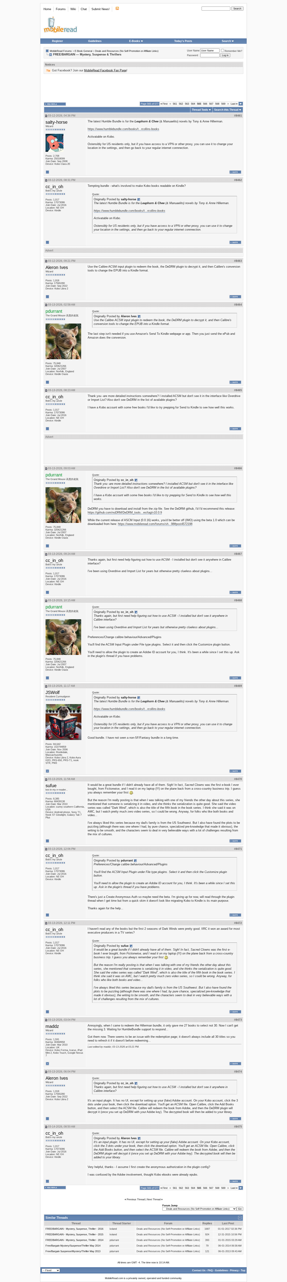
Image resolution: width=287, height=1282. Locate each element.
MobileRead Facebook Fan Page (105, 70)
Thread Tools (200, 109)
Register (57, 41)
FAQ (210, 1270)
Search (226, 41)
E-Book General (83, 51)
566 (205, 103)
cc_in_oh (54, 186)
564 (193, 103)
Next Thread (154, 1199)
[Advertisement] (143, 88)
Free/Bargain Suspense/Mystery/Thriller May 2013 (73, 1251)
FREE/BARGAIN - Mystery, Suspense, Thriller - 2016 (74, 1228)
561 (175, 103)
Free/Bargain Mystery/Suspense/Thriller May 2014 (73, 1245)
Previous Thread (136, 1199)
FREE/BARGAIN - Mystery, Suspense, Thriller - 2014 (74, 1240)
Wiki (73, 9)
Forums (61, 9)
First (164, 103)
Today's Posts (183, 41)
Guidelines (95, 41)
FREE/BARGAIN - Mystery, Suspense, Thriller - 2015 (74, 1234)
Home (47, 9)
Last (234, 103)
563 (187, 103)
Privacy (234, 1270)
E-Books (134, 41)
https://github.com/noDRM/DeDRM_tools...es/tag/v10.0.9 (125, 512)
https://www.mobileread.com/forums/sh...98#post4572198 (155, 524)
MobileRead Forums (61, 51)
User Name (193, 50)
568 (217, 103)
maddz (52, 1026)
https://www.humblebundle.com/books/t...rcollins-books (123, 129)
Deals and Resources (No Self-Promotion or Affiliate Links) (127, 51)
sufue (51, 785)
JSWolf (53, 692)
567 (211, 103)
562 (181, 103)
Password (192, 55)
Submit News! (100, 9)
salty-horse (56, 122)
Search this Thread (226, 109)
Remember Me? (233, 51)
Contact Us (198, 1270)
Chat (84, 9)
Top (243, 1270)
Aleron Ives (57, 267)
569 (223, 103)
